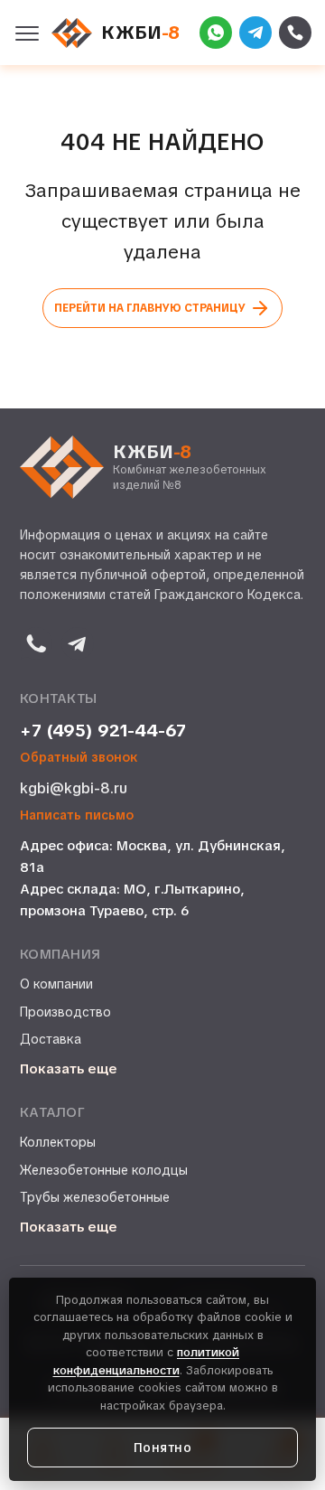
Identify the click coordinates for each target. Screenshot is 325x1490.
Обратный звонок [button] (79, 757)
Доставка (50, 1039)
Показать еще (68, 1069)
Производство (65, 1012)
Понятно (163, 1447)
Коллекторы (58, 1142)
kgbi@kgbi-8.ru (73, 788)
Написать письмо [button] (77, 815)
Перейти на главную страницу (150, 308)
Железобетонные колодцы (104, 1170)
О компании (56, 984)
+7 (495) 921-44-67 (103, 731)
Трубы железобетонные (95, 1197)
